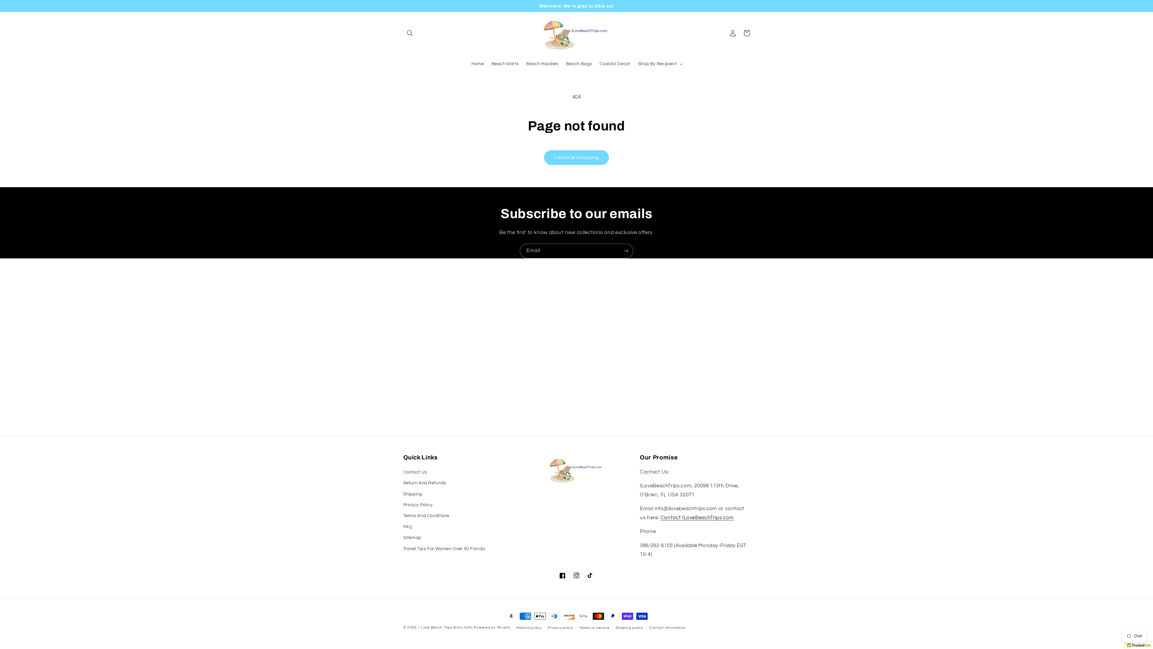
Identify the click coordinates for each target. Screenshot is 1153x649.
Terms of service (594, 627)
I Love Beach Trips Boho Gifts (446, 627)
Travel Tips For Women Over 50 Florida (444, 549)
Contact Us (415, 472)
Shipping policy (629, 627)
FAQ (408, 527)
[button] (410, 33)
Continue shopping (577, 157)
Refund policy (529, 627)
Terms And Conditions (426, 515)
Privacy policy (560, 627)
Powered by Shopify (492, 627)
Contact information (667, 627)
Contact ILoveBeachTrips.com (697, 517)
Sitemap (412, 537)
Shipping (412, 494)
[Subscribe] (626, 251)
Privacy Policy (418, 505)
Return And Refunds (424, 483)
